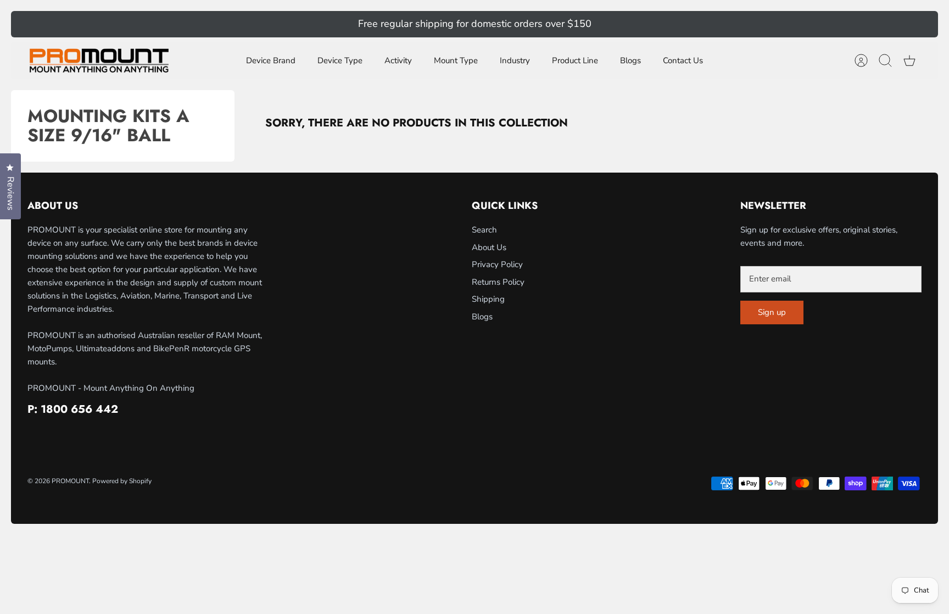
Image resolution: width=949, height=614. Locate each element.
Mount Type (456, 60)
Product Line (575, 60)
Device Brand (270, 60)
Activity (398, 60)
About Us (489, 247)
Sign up (772, 312)
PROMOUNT (70, 481)
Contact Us (683, 60)
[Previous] (286, 24)
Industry (515, 60)
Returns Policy (498, 281)
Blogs (630, 60)
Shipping (488, 299)
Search (484, 229)
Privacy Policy (497, 264)
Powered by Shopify (122, 481)
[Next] (662, 24)
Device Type (339, 60)
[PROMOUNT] (98, 60)
